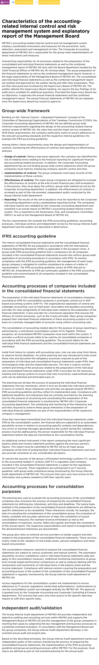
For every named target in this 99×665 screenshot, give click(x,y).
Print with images (24, 2)
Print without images (49, 2)
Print (6, 2)
